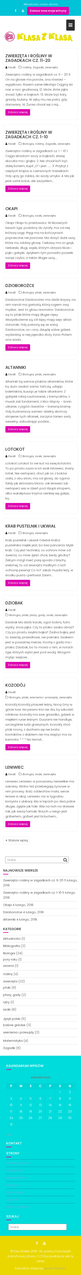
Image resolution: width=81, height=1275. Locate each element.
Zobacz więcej (18, 112)
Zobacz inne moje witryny (48, 11)
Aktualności (12, 938)
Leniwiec (14, 767)
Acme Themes (55, 1268)
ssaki (38, 216)
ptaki (38, 292)
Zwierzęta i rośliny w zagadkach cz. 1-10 (28, 134)
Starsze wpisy (18, 840)
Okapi (11, 209)
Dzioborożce (19, 285)
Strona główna (17, 1163)
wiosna (8, 965)
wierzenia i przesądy (44, 697)
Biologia (28, 144)
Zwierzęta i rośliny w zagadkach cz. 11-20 (28, 58)
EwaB (12, 67)
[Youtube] (23, 10)
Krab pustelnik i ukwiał (30, 526)
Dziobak (14, 603)
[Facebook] (15, 10)
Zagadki (38, 67)
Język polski (11, 1019)
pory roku (10, 959)
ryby (6, 1002)
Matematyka (13, 1040)
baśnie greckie (14, 1025)
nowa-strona (49, 4)
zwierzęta (51, 67)
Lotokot (15, 449)
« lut (9, 1135)
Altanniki (15, 367)
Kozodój (15, 685)
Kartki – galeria (17, 1207)
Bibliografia (11, 946)
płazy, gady (37, 615)
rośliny (27, 67)
